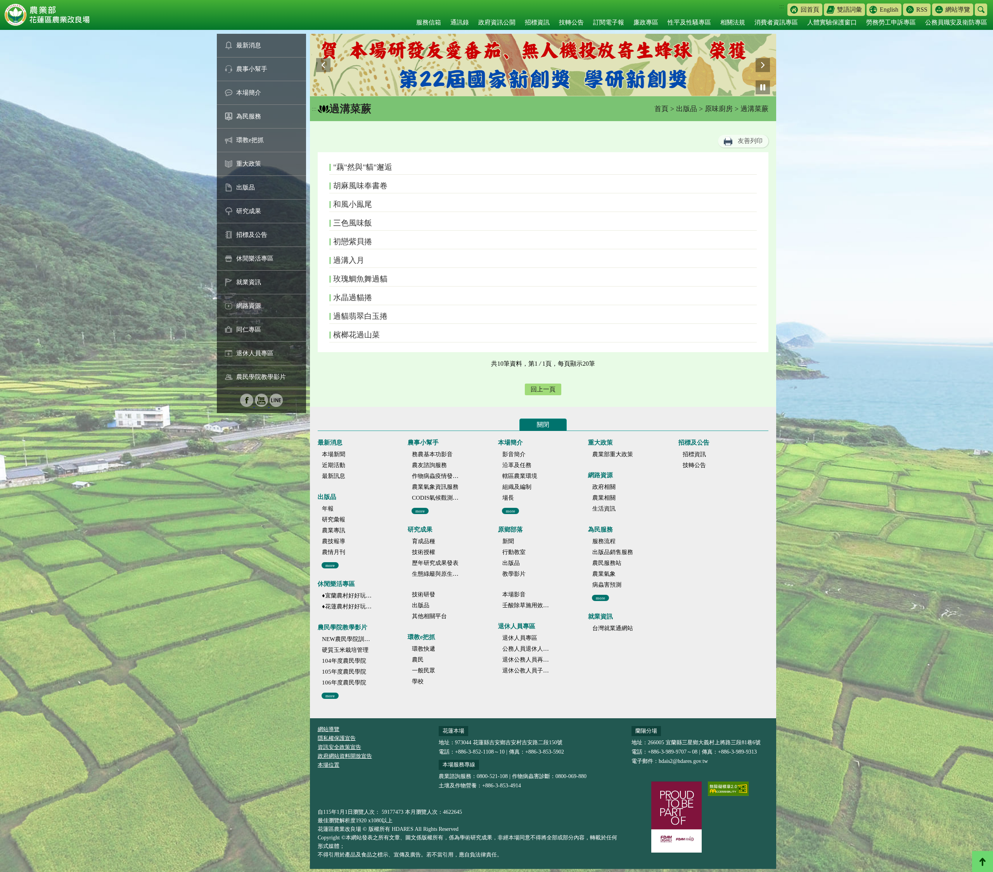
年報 (328, 508)
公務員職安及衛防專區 (956, 22)
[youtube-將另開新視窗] (262, 404)
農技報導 (333, 541)
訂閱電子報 (608, 22)
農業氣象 (604, 574)
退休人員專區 (254, 353)
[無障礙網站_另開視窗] (728, 789)
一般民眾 (423, 670)
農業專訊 (333, 530)
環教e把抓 (250, 140)
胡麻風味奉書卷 (360, 185)
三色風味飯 (352, 223)
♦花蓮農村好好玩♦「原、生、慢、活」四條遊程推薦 (347, 606)
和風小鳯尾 (352, 204)
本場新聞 (333, 454)
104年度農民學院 (344, 661)
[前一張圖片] (323, 65)
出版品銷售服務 (612, 552)
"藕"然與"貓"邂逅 (362, 167)
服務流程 (604, 541)
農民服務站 (606, 563)
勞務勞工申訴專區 (891, 22)
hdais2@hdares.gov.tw (683, 761)
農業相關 (604, 498)
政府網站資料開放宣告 (345, 756)
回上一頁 (543, 389)
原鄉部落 (510, 529)
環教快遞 (423, 649)
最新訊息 (333, 476)
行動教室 (514, 552)
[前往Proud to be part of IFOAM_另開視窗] (676, 817)
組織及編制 (516, 487)
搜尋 (981, 9)
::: (781, 6)
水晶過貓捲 (352, 297)
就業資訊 (248, 282)
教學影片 (514, 574)
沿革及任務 (516, 465)
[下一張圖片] (763, 65)
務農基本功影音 (432, 454)
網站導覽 (957, 9)
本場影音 (514, 594)
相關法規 (732, 22)
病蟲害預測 (606, 585)
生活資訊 (604, 508)
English (889, 9)
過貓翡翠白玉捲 (360, 316)
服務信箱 (428, 22)
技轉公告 (571, 22)
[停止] (763, 87)
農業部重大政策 (612, 454)
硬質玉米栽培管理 (345, 650)
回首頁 (810, 9)
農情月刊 (333, 552)
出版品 (245, 187)
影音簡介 (514, 454)
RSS (921, 9)
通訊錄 (459, 22)
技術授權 (423, 552)
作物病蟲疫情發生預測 (437, 476)
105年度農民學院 (344, 672)
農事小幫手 (251, 69)
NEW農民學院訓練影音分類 (347, 639)
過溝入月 (348, 260)
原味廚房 (719, 109)
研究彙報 (333, 519)
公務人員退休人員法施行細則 (527, 649)
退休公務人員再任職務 (527, 660)
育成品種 (423, 541)
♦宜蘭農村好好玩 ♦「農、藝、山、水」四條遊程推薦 (347, 595)
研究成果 (248, 211)
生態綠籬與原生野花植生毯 (437, 574)
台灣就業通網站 (612, 628)
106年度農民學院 (344, 682)
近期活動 (333, 465)
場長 (508, 498)
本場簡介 (248, 92)
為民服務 (248, 116)
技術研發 (423, 594)
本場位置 (328, 765)
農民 (418, 660)
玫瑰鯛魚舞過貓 (360, 278)
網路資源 (248, 305)
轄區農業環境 (519, 476)
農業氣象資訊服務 (435, 487)
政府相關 (604, 487)
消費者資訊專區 (776, 22)
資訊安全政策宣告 (339, 747)
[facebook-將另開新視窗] (247, 404)
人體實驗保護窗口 (832, 22)
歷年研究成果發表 (435, 563)
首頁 (661, 109)
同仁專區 (248, 329)
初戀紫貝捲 (352, 241)
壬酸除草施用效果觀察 (527, 605)
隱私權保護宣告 (337, 738)
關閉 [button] (543, 424)
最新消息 (248, 45)
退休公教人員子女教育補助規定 (527, 670)
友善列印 (750, 140)
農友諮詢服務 (429, 465)
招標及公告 (251, 234)
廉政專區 (645, 22)
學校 (418, 681)
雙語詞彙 (849, 9)
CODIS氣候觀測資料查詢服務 (437, 498)
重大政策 (248, 163)
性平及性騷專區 (689, 22)
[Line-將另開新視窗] (276, 404)
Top (982, 861)
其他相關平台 (429, 616)
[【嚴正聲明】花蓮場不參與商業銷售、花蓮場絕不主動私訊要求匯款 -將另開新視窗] (543, 65)
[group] (543, 65)
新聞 (508, 541)
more (330, 565)
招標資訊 (537, 22)
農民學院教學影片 (261, 376)
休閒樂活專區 (254, 258)
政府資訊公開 (497, 22)
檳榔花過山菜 (356, 334)
